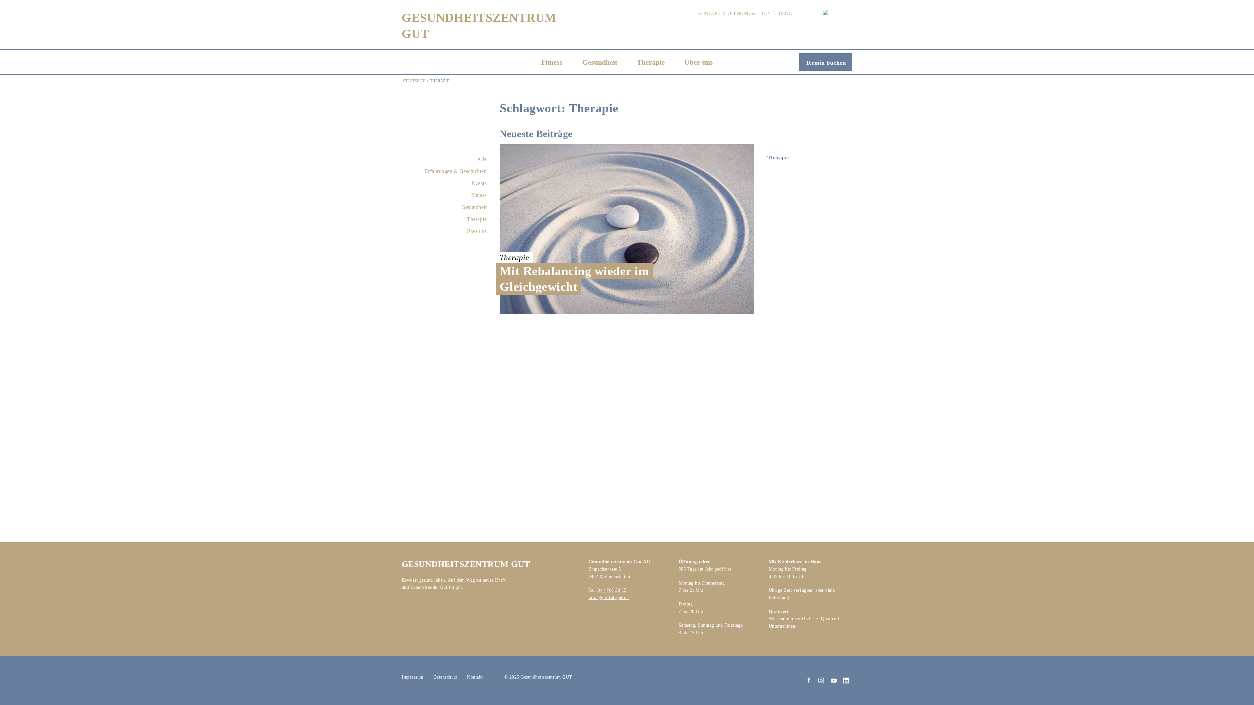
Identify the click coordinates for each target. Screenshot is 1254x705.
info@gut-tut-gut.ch (608, 597)
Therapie (651, 62)
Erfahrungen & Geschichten (456, 171)
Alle (482, 159)
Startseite (414, 81)
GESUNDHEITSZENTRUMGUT (479, 25)
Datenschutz (445, 677)
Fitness (552, 62)
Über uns (698, 62)
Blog (785, 13)
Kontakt (475, 677)
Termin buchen (826, 62)
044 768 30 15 (612, 590)
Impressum (413, 677)
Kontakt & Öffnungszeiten (734, 13)
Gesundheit (599, 62)
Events (479, 183)
